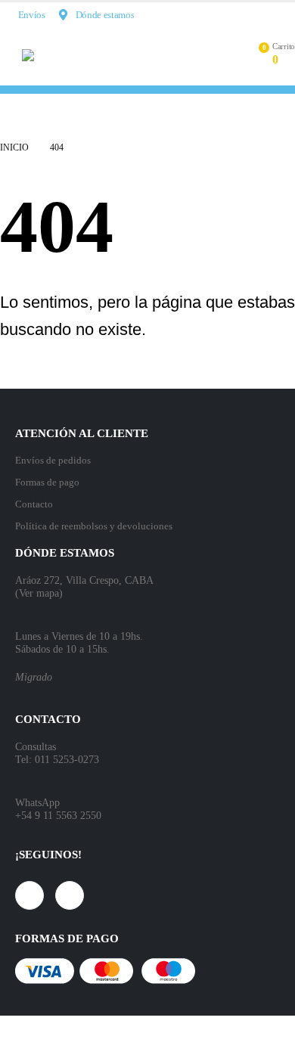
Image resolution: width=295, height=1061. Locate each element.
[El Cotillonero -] (109, 55)
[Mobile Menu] (11, 55)
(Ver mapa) (39, 593)
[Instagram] (284, 14)
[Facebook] (259, 14)
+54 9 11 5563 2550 (58, 815)
